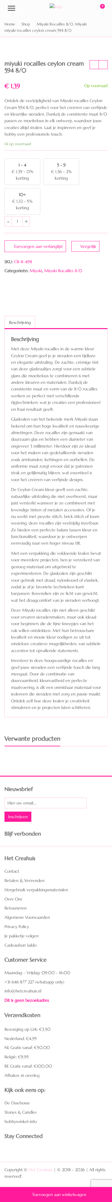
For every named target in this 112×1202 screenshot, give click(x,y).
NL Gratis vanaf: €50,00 (27, 1047)
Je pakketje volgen (21, 936)
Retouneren (15, 908)
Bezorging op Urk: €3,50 (27, 1029)
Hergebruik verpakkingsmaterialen (36, 889)
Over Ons (13, 899)
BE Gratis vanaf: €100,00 (28, 1066)
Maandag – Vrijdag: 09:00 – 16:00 (37, 972)
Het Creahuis (41, 1169)
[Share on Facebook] (8, 288)
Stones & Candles (20, 1112)
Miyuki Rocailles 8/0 (63, 270)
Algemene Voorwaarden (27, 917)
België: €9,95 (16, 1056)
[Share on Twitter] (20, 288)
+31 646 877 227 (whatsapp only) (34, 982)
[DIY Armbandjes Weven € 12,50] (94, 64)
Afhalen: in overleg (21, 1075)
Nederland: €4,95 (20, 1038)
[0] (98, 9)
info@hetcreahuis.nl (22, 991)
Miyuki (36, 270)
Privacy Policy (16, 926)
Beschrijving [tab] (20, 322)
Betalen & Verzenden (24, 880)
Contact (11, 871)
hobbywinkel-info (20, 1121)
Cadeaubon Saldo (20, 945)
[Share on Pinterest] (32, 288)
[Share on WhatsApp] (43, 288)
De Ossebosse (17, 1103)
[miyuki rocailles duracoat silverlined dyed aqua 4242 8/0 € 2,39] (103, 64)
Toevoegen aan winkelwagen (59, 1194)
